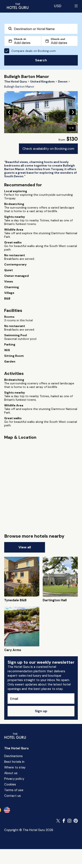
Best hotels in (14, 762)
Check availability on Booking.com (48, 148)
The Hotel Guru (16, 748)
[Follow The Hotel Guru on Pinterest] (76, 821)
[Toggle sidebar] (76, 6)
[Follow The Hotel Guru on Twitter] (58, 821)
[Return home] (17, 6)
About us (10, 773)
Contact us (12, 796)
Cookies (10, 784)
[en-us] (7, 810)
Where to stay (14, 767)
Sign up (41, 711)
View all (25, 547)
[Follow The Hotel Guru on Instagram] (69, 821)
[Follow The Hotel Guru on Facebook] (64, 821)
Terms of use (13, 790)
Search (41, 60)
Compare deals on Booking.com (33, 51)
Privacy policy (14, 779)
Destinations (13, 756)
